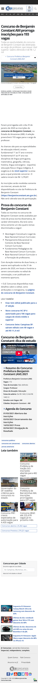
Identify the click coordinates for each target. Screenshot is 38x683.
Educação (22, 391)
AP (14, 14)
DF (29, 14)
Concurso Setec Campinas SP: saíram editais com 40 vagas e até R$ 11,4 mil (19, 327)
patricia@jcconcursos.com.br (22, 91)
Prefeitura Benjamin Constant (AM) (17, 379)
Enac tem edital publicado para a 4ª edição (21, 304)
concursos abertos (28, 443)
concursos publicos (8, 440)
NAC (2, 14)
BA (22, 14)
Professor (13, 388)
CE (26, 14)
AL (10, 14)
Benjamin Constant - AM (20, 403)
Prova (11, 425)
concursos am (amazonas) (11, 443)
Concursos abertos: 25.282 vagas (14, 526)
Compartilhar (18, 87)
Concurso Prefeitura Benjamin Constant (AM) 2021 (17, 57)
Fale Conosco (25, 657)
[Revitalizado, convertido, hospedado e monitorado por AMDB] (35, 680)
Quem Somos (13, 657)
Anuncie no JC (13, 662)
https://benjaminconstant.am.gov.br (19, 195)
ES (33, 14)
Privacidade (25, 662)
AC (7, 14)
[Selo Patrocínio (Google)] (29, 8)
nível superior (21, 171)
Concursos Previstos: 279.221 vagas (15, 531)
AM (18, 14)
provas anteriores (8, 447)
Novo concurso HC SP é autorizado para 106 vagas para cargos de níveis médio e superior (20, 315)
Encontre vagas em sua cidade (12, 566)
